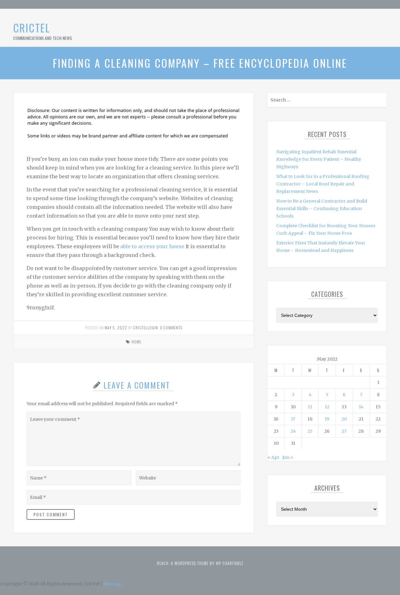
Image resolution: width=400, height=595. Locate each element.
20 (344, 419)
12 (327, 407)
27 (344, 431)
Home (136, 341)
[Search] (381, 101)
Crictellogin (145, 327)
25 (310, 431)
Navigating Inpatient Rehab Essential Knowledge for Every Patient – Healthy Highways (318, 159)
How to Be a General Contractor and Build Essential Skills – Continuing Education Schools (321, 208)
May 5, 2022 (116, 327)
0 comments (171, 327)
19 (327, 419)
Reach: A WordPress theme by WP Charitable (200, 563)
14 (361, 407)
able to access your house (152, 246)
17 (293, 419)
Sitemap (112, 584)
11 (310, 407)
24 (293, 431)
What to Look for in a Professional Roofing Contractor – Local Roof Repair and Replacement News (322, 184)
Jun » (287, 457)
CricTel (31, 28)
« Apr (273, 457)
